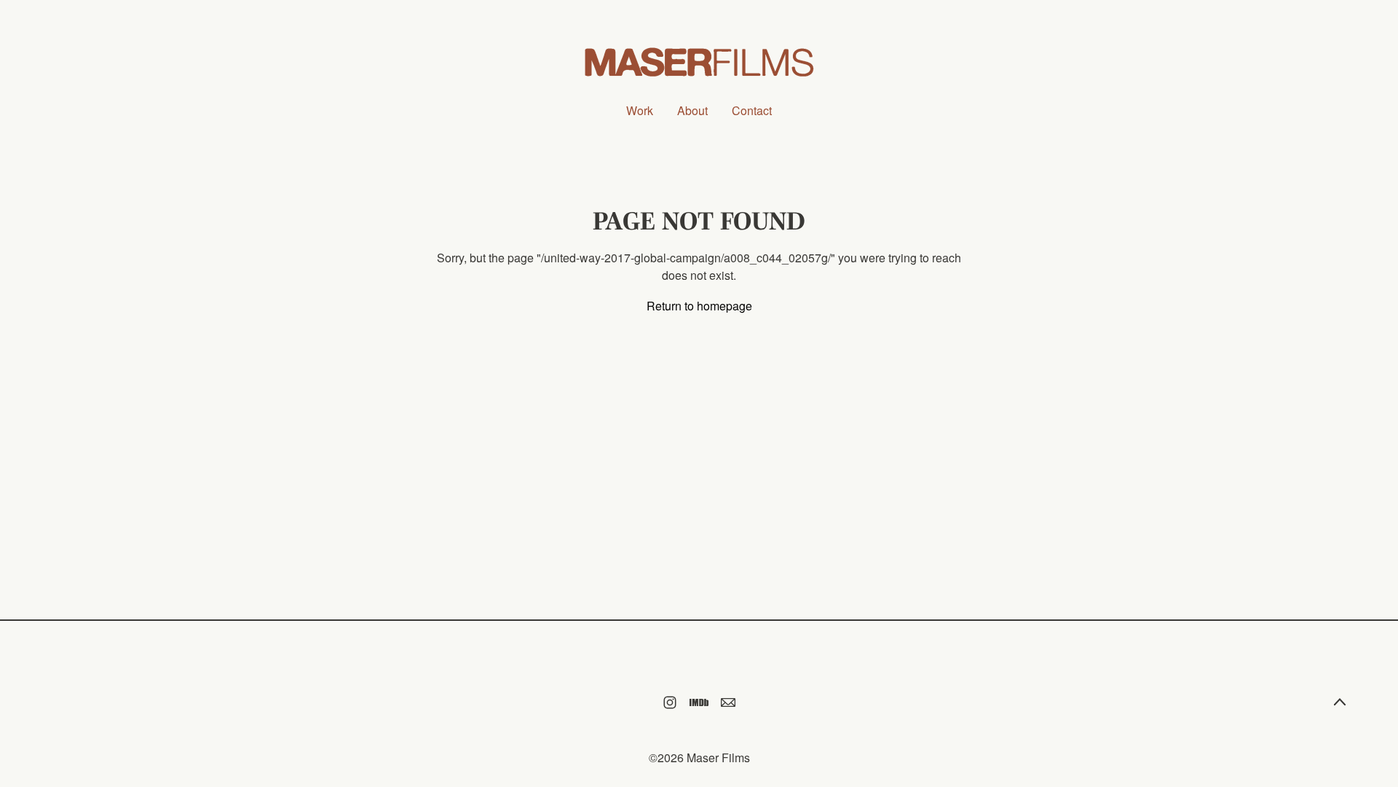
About (692, 110)
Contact (752, 110)
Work (639, 110)
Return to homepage (699, 305)
